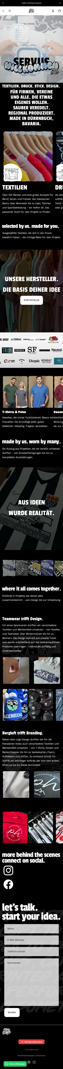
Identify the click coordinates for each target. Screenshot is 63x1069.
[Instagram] (34, 1062)
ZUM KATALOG (31, 300)
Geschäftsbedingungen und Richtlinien (31, 1055)
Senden (12, 1012)
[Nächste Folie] (57, 172)
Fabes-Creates (34, 1050)
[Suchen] (9, 11)
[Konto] (53, 11)
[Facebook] (29, 1062)
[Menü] (3, 10)
